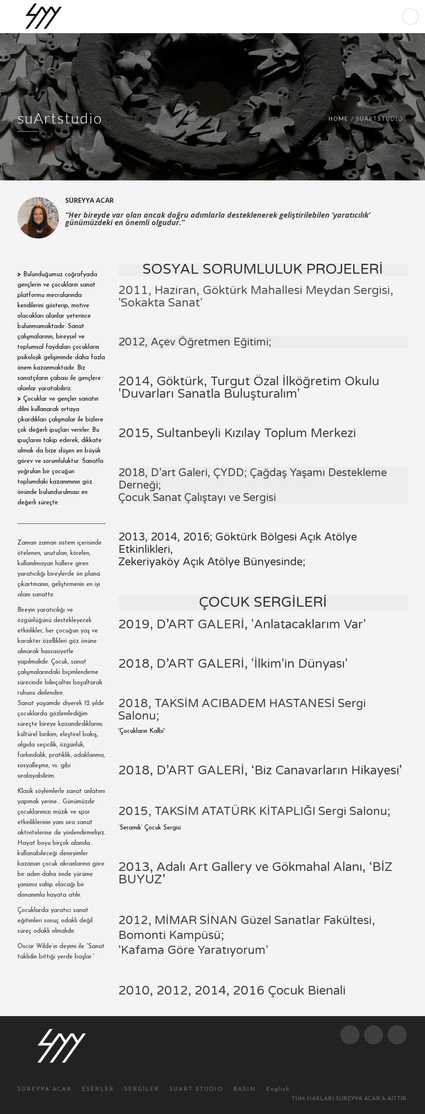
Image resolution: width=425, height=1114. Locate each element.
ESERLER (98, 1089)
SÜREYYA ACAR (44, 1089)
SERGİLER (141, 1089)
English (278, 1089)
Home (338, 118)
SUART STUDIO (196, 1089)
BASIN (244, 1089)
